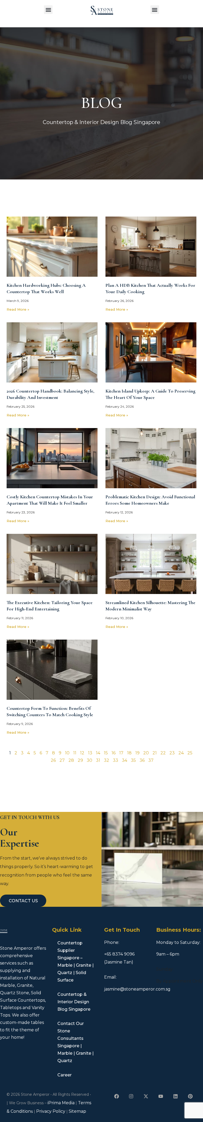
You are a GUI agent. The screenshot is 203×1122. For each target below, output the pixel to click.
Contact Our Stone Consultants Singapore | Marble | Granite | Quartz (75, 1042)
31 (98, 760)
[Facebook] (116, 1096)
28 (71, 760)
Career (64, 1074)
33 (115, 760)
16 (114, 752)
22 (163, 752)
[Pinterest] (190, 1096)
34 (124, 760)
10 (67, 752)
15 (106, 752)
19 (137, 752)
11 (74, 752)
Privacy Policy (50, 1111)
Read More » (18, 309)
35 (133, 760)
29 (80, 760)
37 (151, 760)
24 (181, 752)
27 (62, 760)
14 (98, 752)
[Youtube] (161, 1096)
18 (129, 752)
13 (90, 752)
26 (53, 760)
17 (121, 752)
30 (89, 760)
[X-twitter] (146, 1096)
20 (146, 752)
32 (106, 760)
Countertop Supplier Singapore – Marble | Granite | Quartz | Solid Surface (75, 961)
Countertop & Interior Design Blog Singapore (73, 1002)
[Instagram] (131, 1096)
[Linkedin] (175, 1096)
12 (82, 752)
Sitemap (77, 1111)
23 (172, 752)
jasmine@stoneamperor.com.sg (137, 989)
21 (155, 752)
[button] (48, 9)
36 (142, 760)
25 (189, 752)
